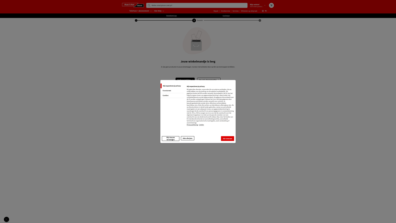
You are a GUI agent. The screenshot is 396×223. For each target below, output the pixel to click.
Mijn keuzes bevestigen (170, 138)
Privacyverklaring (192, 125)
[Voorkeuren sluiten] (6, 219)
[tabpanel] (210, 106)
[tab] (172, 86)
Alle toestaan (227, 139)
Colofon (201, 125)
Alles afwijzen (187, 138)
